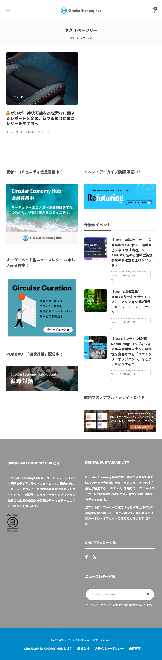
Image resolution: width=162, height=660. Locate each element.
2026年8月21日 (126, 322)
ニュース (18, 97)
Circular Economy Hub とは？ (48, 648)
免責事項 (135, 648)
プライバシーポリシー (109, 648)
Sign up (147, 594)
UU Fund (115, 488)
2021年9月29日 (34, 132)
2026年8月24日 (126, 275)
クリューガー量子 (15, 132)
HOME (71, 37)
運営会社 (83, 648)
